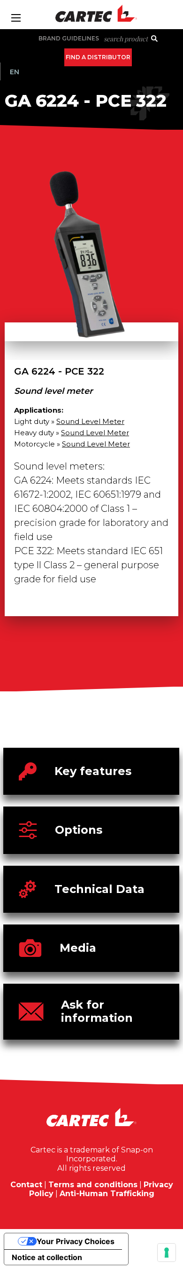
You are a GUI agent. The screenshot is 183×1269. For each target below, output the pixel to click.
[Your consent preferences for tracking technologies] (166, 1252)
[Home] (91, 13)
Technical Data (99, 889)
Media (78, 948)
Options (78, 830)
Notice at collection (47, 1257)
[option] (91, 263)
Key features (92, 771)
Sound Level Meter (90, 421)
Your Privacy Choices (75, 1241)
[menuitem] (14, 72)
